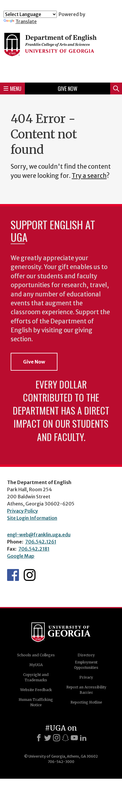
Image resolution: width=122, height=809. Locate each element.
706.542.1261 (40, 542)
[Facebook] (38, 737)
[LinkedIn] (83, 737)
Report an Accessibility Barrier (86, 690)
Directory (86, 655)
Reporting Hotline (86, 702)
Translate (26, 21)
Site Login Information (32, 518)
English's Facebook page (13, 575)
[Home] (61, 51)
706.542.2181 (33, 549)
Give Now (67, 88)
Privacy (86, 677)
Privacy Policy (22, 511)
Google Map (20, 556)
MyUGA (36, 665)
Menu (15, 88)
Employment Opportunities (86, 665)
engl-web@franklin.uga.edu (38, 535)
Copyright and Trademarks (36, 677)
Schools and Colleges (36, 655)
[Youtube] (74, 737)
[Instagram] (56, 737)
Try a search (89, 176)
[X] (47, 737)
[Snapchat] (65, 737)
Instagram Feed (30, 575)
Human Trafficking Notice (36, 702)
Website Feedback (36, 690)
